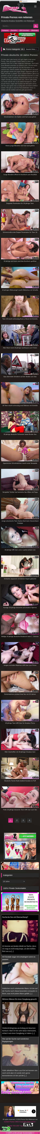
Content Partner (9, 1124)
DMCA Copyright (21, 1124)
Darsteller (14, 30)
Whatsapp (34, 30)
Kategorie (5, 30)
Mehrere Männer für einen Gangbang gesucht (19, 959)
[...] (31, 954)
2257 (18, 1128)
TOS (14, 1128)
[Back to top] (33, 1128)
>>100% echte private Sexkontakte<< (20, 1133)
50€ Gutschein (24, 30)
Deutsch (24, 1)
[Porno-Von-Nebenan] (16, 8)
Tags (22, 1128)
